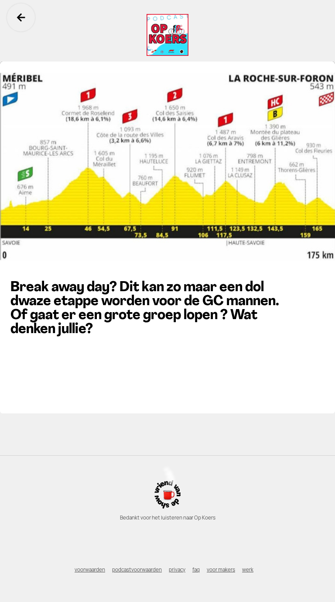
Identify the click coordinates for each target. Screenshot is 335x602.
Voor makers (221, 569)
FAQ (196, 569)
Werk (247, 569)
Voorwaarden (90, 569)
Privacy (177, 569)
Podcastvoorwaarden (137, 569)
